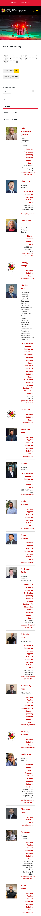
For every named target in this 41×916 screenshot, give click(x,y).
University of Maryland (20, 2)
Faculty (7, 106)
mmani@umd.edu (27, 562)
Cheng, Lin (25, 181)
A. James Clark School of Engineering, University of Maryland (14, 7)
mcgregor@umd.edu (28, 625)
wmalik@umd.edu (27, 528)
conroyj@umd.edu (27, 278)
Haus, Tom (25, 409)
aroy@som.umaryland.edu (30, 876)
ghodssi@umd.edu (27, 401)
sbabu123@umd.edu (28, 172)
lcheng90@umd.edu (28, 214)
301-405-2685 (28, 802)
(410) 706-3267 (28, 878)
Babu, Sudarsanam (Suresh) (26, 131)
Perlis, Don (26, 754)
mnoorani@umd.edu (28, 747)
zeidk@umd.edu (27, 456)
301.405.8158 (29, 403)
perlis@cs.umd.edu (27, 800)
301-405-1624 (28, 679)
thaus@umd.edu (27, 422)
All (17, 61)
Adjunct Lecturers (11, 119)
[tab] (20, 98)
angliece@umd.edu (27, 494)
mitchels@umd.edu (28, 677)
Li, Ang (24, 463)
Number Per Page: (9, 87)
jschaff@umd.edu (27, 912)
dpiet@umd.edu (27, 825)
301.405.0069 (29, 256)
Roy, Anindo (26, 832)
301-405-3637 (28, 174)
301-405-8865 (28, 627)
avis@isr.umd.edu (27, 253)
